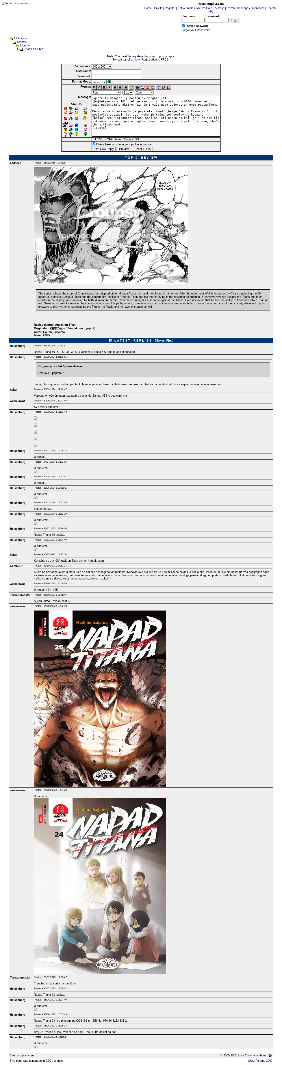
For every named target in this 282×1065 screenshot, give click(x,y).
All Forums (21, 38)
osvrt (101, 560)
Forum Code (123, 139)
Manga (24, 45)
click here (134, 59)
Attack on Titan (33, 49)
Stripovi (22, 42)
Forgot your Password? (196, 30)
